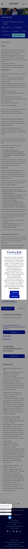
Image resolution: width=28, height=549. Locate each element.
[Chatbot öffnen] (10, 517)
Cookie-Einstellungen (13, 288)
